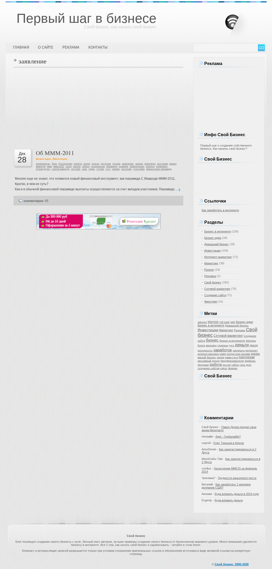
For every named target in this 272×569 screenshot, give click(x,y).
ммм (49, 166)
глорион (223, 345)
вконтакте (211, 345)
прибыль (250, 360)
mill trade (224, 322)
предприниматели (232, 360)
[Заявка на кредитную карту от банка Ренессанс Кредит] (98, 228)
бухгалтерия (65, 163)
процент (150, 166)
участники (138, 169)
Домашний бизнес (216, 244)
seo (232, 322)
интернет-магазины (208, 354)
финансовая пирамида (159, 169)
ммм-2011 (58, 166)
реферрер (161, 166)
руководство (43, 169)
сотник (100, 169)
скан (84, 169)
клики (223, 354)
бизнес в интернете (232, 340)
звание (139, 163)
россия (227, 365)
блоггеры (251, 340)
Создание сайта (215, 295)
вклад (87, 163)
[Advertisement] (98, 108)
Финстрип (210, 301)
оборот (86, 166)
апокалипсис (43, 163)
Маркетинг (211, 263)
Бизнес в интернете (217, 231)
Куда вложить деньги (229, 500)
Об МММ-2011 (55, 153)
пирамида (111, 166)
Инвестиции (60, 159)
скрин (91, 169)
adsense (202, 322)
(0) (46, 200)
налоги (76, 166)
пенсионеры (98, 166)
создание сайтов (208, 368)
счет (107, 169)
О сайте (45, 47)
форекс (232, 368)
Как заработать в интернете (220, 210)
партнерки (247, 357)
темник (116, 169)
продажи (203, 364)
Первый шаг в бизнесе (86, 18)
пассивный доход (209, 360)
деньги (95, 163)
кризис (255, 353)
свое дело (245, 365)
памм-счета (231, 357)
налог (68, 166)
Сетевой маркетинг (217, 288)
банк (54, 163)
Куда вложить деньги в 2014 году (237, 493)
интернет (251, 350)
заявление (128, 163)
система (75, 169)
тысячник (126, 169)
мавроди (40, 166)
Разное (209, 269)
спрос (223, 368)
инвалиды (149, 163)
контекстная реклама (238, 354)
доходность (205, 350)
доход (254, 345)
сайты (235, 364)
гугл (231, 345)
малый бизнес (207, 357)
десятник (106, 163)
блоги (201, 345)
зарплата (239, 350)
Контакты (98, 47)
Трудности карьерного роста (237, 478)
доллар (116, 163)
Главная (21, 47)
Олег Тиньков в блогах (228, 443)
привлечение (137, 166)
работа (216, 364)
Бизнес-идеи (43, 159)
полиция (123, 166)
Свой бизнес (212, 282)
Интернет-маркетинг (218, 256)
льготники (162, 163)
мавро (172, 163)
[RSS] (241, 21)
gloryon (213, 322)
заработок (222, 350)
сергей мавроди (60, 169)
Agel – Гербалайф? (228, 436)
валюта (78, 163)
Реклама (70, 47)
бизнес (212, 340)
